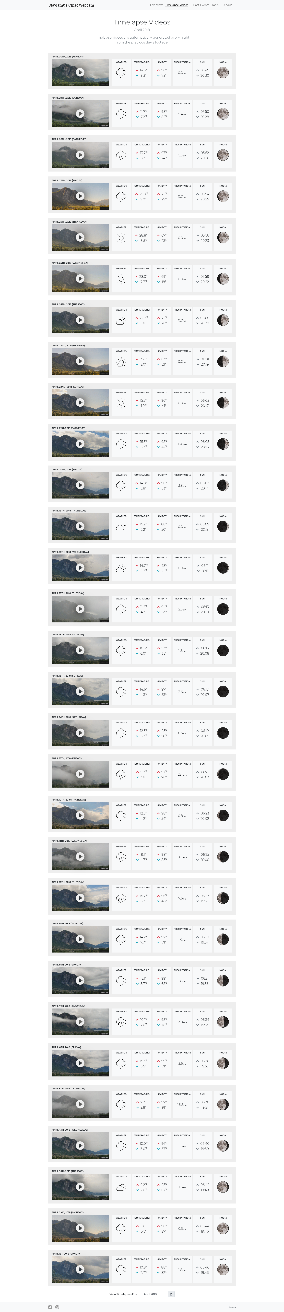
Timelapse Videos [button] (176, 5)
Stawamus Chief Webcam (71, 5)
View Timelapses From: (124, 1294)
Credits (232, 1307)
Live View (156, 5)
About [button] (228, 5)
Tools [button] (215, 5)
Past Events (201, 5)
